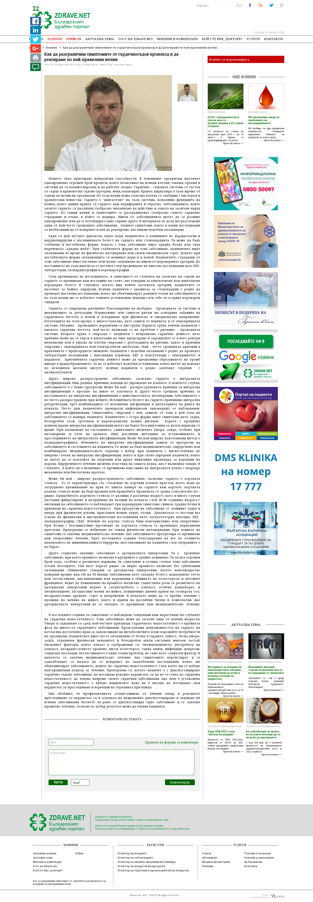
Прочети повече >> (233, 143)
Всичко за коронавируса (229, 59)
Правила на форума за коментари (171, 742)
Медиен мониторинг (216, 861)
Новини (54, 39)
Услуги (253, 39)
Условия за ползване (257, 853)
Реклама (207, 866)
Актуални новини (44, 853)
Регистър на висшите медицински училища (146, 861)
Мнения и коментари (177, 39)
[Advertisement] (206, 19)
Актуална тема (99, 39)
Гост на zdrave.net (135, 39)
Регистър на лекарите (132, 853)
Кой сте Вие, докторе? (222, 39)
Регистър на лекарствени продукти (141, 866)
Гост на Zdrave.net (45, 866)
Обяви (79, 853)
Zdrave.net (135, 895)
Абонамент (209, 857)
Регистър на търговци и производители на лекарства (153, 870)
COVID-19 (73, 39)
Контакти (273, 39)
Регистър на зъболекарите (135, 857)
